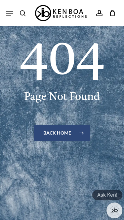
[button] (9, 13)
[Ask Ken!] (114, 210)
